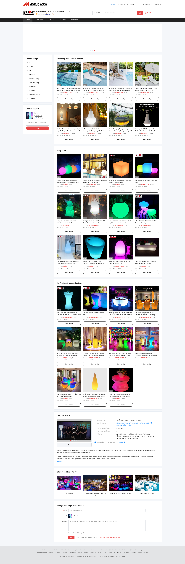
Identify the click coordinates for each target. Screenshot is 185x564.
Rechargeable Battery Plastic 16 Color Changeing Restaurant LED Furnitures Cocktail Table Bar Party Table (146, 355)
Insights (141, 550)
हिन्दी (115, 552)
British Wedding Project (147, 493)
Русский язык (72, 552)
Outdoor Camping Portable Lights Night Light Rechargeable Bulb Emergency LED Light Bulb (69, 131)
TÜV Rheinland (120, 442)
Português (57, 552)
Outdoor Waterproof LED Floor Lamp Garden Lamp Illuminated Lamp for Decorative (94, 396)
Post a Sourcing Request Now (110, 537)
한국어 (105, 552)
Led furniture (69, 493)
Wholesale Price (95, 550)
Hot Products (45, 550)
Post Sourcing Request (154, 13)
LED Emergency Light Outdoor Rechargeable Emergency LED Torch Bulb (93, 131)
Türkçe (127, 552)
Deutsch (86, 552)
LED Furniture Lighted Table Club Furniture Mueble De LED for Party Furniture (145, 315)
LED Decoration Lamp (32, 79)
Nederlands (93, 552)
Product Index (125, 550)
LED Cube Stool (30, 75)
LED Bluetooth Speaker (33, 94)
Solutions (63, 20)
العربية (99, 552)
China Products (55, 550)
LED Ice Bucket (30, 91)
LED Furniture (30, 63)
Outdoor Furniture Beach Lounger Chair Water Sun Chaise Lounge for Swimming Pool (121, 90)
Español (50, 552)
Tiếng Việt (133, 552)
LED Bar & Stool (30, 67)
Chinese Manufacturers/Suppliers (69, 550)
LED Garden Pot (31, 87)
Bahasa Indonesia (143, 552)
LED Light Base (30, 98)
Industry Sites (104, 550)
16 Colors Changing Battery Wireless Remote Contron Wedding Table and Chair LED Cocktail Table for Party (93, 355)
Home (28, 20)
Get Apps (148, 4)
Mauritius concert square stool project (121, 493)
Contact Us (74, 20)
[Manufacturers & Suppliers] (35, 4)
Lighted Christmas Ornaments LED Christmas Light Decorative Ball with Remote (67, 182)
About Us (51, 20)
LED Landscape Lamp (32, 83)
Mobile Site (134, 550)
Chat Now (39, 117)
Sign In (113, 4)
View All (59, 462)
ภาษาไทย (121, 552)
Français (64, 552)
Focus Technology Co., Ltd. (80, 556)
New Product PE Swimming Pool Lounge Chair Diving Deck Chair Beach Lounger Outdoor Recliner (69, 90)
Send (71, 537)
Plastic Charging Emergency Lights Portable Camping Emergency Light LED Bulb (121, 131)
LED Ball (28, 71)
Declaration (112, 556)
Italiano (80, 552)
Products (40, 20)
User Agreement (103, 556)
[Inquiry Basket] (140, 4)
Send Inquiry (69, 99)
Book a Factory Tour (74, 445)
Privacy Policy (121, 556)
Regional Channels (115, 550)
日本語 (110, 552)
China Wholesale (84, 550)
